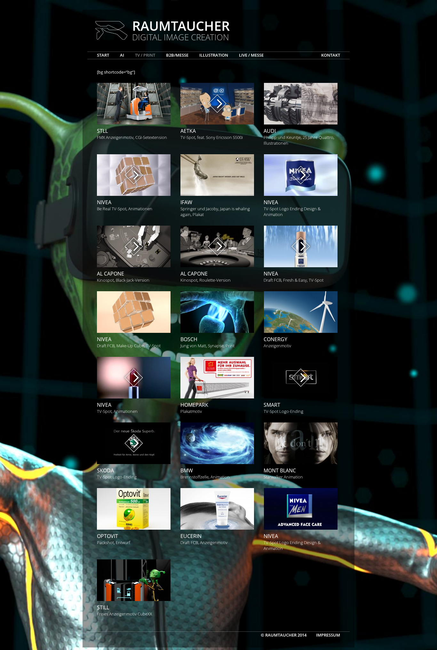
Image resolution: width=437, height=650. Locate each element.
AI (122, 55)
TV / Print (145, 55)
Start (103, 55)
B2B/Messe (177, 55)
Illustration (213, 55)
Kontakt (330, 55)
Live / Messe (251, 55)
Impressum (328, 635)
